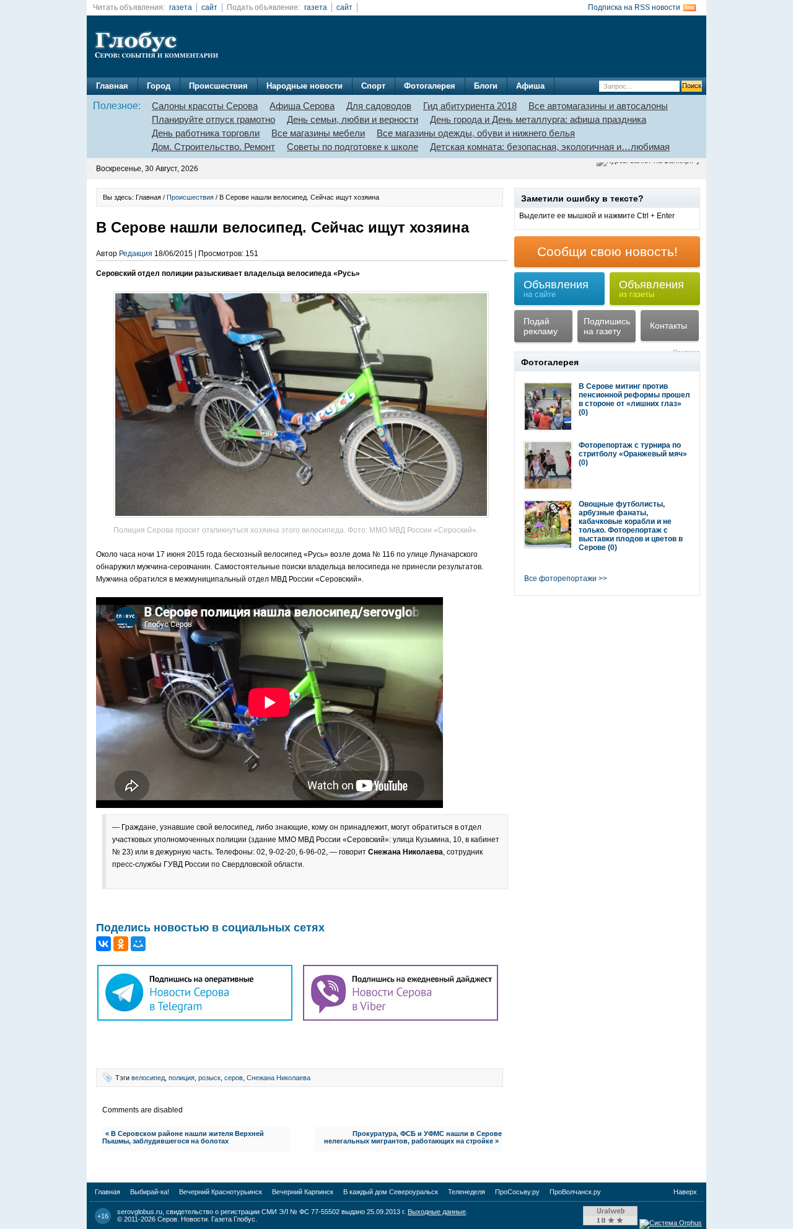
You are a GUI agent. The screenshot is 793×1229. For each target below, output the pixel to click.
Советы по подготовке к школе (352, 146)
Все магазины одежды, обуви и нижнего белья (476, 133)
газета (180, 7)
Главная (112, 86)
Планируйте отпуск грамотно (213, 119)
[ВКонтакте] (103, 943)
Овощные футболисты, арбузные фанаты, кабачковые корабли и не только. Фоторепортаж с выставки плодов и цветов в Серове (631, 526)
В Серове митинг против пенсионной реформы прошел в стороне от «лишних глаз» (634, 395)
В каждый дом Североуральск (390, 1192)
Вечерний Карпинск (302, 1192)
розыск (209, 1077)
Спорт (373, 86)
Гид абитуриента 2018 (470, 105)
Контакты (668, 326)
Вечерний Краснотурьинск (220, 1192)
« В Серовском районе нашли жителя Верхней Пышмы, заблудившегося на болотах (183, 1137)
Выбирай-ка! (149, 1192)
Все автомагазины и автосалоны (598, 105)
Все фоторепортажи (560, 578)
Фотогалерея (429, 86)
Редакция (135, 253)
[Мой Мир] (138, 943)
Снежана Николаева (278, 1077)
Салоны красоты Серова (205, 105)
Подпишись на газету (607, 326)
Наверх (685, 1192)
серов (233, 1077)
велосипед (148, 1077)
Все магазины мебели (318, 133)
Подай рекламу (541, 326)
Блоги (485, 86)
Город (158, 86)
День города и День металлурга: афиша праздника (538, 119)
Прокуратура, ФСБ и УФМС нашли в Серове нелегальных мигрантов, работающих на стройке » (413, 1137)
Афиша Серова (302, 105)
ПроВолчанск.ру (575, 1192)
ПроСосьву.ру (517, 1192)
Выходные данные (437, 1211)
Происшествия (218, 86)
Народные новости (304, 86)
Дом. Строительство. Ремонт (213, 146)
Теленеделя (466, 1192)
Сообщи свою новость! (607, 251)
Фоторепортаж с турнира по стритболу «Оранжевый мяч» (633, 449)
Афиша (530, 86)
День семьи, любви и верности (352, 119)
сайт (209, 7)
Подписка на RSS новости (634, 7)
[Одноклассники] (120, 943)
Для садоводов (378, 105)
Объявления (556, 288)
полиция (182, 1077)
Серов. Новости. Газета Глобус (206, 1219)
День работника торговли (206, 133)
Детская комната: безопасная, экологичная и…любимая (550, 146)
